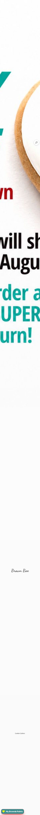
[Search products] (36, 142)
